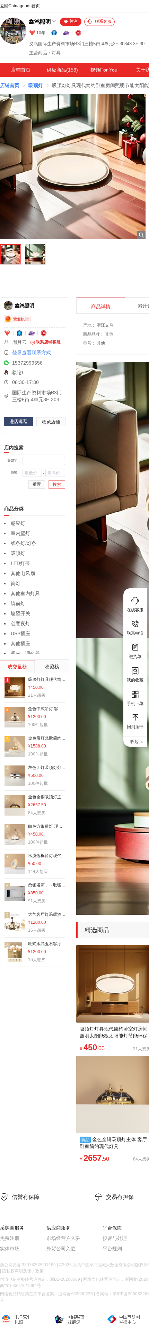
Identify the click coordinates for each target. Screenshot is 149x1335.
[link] (9, 85)
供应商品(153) (62, 70)
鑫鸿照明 (40, 22)
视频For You (103, 70)
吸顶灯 (35, 85)
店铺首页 (20, 70)
